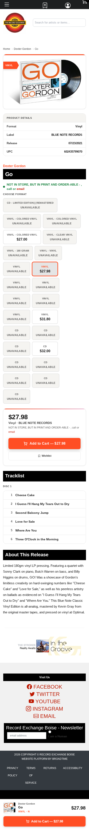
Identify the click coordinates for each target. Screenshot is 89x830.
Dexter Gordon (22, 48)
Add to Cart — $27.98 (47, 443)
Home (6, 48)
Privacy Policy (12, 772)
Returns (49, 768)
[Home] (14, 22)
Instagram (47, 709)
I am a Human (57, 736)
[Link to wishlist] (45, 6)
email (20, 189)
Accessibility (72, 768)
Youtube (47, 701)
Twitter (47, 694)
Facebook (47, 687)
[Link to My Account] (68, 6)
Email (47, 716)
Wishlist (46, 455)
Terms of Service (31, 775)
